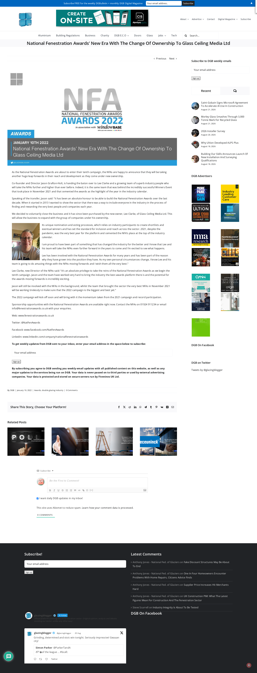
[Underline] (58, 490)
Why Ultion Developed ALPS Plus (220, 142)
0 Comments (72, 390)
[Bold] (50, 490)
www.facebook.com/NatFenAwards (44, 329)
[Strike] (63, 490)
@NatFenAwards (30, 322)
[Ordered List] (67, 490)
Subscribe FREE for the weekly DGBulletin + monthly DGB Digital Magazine (103, 3)
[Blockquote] (75, 490)
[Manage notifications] (249, 665)
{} (87, 490)
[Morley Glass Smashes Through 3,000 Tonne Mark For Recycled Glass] (195, 118)
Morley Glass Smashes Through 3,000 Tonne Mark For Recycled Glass (222, 118)
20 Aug (78, 633)
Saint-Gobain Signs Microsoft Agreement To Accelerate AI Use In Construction (224, 104)
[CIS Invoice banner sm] (102, 11)
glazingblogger (42, 633)
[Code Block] (79, 490)
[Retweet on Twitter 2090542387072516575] (41, 659)
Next (172, 58)
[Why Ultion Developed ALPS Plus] (195, 142)
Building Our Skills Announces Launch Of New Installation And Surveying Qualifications (224, 157)
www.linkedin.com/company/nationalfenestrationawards (55, 336)
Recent (206, 91)
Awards (37, 390)
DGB (12, 390)
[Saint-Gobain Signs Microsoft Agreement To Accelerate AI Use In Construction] (195, 104)
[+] (91, 490)
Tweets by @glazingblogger (207, 370)
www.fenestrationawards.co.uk (36, 315)
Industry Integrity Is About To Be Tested (175, 607)
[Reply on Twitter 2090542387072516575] (36, 659)
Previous (161, 58)
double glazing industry (53, 390)
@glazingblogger (64, 633)
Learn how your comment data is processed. (107, 507)
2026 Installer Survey (213, 131)
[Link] (83, 490)
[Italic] (54, 490)
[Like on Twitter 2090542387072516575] (47, 659)
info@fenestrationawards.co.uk (30, 308)
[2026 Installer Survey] (195, 131)
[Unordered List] (71, 490)
